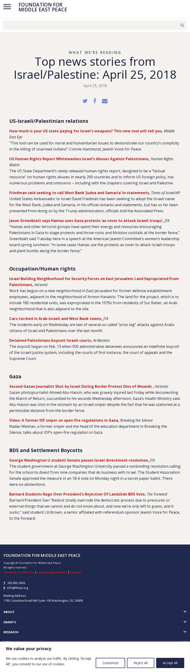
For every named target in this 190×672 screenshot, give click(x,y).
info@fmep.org (17, 588)
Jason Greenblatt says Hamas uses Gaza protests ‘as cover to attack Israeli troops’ (85, 220)
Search (182, 25)
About (9, 612)
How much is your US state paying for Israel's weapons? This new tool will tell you (85, 131)
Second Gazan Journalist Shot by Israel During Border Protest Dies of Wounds (81, 386)
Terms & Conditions (18, 572)
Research (11, 632)
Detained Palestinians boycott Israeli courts (50, 340)
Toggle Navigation (7, 6)
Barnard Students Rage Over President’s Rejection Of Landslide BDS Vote (77, 494)
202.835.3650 (16, 583)
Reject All (141, 663)
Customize (110, 663)
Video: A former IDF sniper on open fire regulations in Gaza (63, 420)
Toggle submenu (168, 612)
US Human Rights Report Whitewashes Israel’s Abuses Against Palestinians (79, 158)
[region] (95, 657)
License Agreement (52, 572)
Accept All (170, 663)
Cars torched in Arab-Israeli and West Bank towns (55, 318)
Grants (9, 622)
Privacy (75, 572)
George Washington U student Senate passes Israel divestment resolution (78, 460)
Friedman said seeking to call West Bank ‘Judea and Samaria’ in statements (79, 192)
